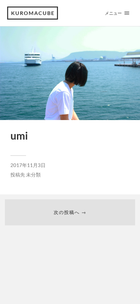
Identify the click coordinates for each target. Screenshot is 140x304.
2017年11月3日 (28, 165)
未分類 (33, 174)
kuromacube (33, 13)
